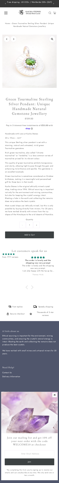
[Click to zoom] (52, 39)
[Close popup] (54, 395)
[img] (8, 254)
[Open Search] (50, 13)
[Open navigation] (8, 13)
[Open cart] (54, 13)
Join (29, 461)
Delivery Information (11, 376)
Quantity (29, 219)
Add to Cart (29, 234)
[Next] (53, 4)
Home (7, 23)
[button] (27, 287)
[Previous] (5, 4)
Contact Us (7, 372)
